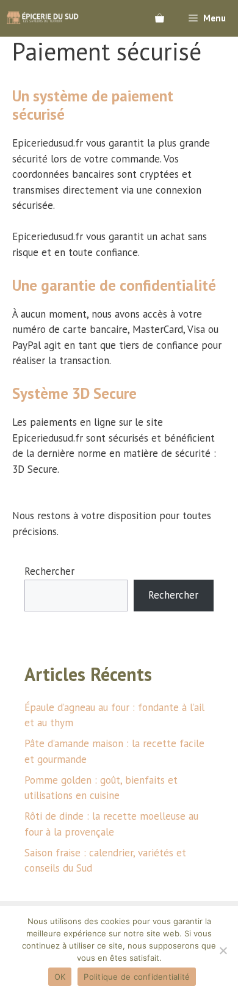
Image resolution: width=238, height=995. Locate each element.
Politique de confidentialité (137, 977)
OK (60, 977)
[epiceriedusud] (42, 18)
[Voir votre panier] (159, 18)
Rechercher (49, 571)
